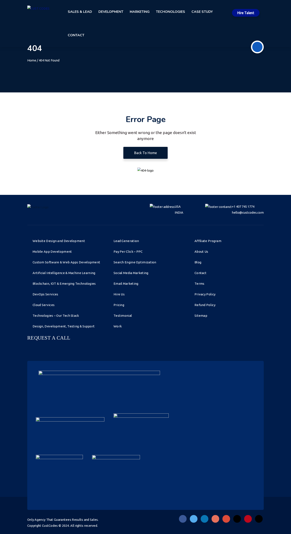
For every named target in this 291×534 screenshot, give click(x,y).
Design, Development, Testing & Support (64, 326)
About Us (201, 251)
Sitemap (200, 315)
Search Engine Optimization (135, 262)
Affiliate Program (207, 241)
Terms (199, 283)
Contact (76, 35)
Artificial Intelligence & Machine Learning (64, 273)
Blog (197, 262)
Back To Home (145, 153)
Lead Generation (126, 241)
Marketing (140, 11)
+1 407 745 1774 (243, 206)
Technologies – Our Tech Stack (56, 315)
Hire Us (119, 294)
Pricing (119, 305)
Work (118, 326)
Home (31, 60)
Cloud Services (44, 305)
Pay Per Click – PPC (128, 251)
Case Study (202, 11)
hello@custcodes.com (248, 212)
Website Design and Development (59, 241)
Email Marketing (126, 283)
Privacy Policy (204, 294)
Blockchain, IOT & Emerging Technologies (64, 283)
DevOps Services (45, 294)
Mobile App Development (52, 251)
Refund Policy (204, 305)
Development (110, 11)
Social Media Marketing (131, 273)
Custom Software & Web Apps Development (66, 262)
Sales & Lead (80, 11)
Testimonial (123, 315)
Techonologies (170, 11)
